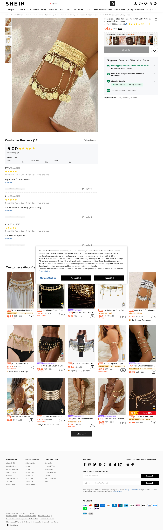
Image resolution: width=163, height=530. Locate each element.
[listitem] (109, 40)
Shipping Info (30, 463)
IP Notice (27, 522)
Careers (9, 475)
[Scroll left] (152, 9)
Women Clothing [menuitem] (39, 10)
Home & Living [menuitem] (119, 10)
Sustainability (11, 466)
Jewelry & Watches (17, 15)
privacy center (117, 492)
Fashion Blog (11, 484)
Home (7, 15)
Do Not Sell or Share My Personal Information (22, 519)
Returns (28, 466)
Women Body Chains (52, 15)
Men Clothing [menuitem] (78, 10)
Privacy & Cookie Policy (132, 490)
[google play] (132, 466)
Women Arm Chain (67, 15)
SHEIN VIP (29, 481)
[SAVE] (154, 49)
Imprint (46, 522)
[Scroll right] (156, 9)
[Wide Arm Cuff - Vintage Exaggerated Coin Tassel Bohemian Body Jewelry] (142, 290)
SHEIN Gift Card (50, 478)
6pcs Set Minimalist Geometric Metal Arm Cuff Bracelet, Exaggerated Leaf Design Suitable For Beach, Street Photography (20, 416)
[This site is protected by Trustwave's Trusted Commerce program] (85, 513)
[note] (140, 320)
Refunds (28, 469)
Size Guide (29, 478)
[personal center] (135, 3)
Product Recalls (50, 472)
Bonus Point (49, 469)
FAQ (46, 481)
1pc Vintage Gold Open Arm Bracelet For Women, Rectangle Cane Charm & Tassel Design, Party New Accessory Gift (112, 364)
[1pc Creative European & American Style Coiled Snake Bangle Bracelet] (142, 343)
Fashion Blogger (12, 469)
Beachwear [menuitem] (53, 10)
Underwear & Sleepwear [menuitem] (102, 10)
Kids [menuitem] (61, 10)
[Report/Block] (96, 188)
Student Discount (12, 478)
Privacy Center (11, 516)
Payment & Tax (50, 466)
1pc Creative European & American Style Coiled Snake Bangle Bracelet (143, 366)
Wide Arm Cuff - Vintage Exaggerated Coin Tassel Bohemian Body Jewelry (143, 310)
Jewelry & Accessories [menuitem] (136, 10)
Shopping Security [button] (118, 81)
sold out (127, 50)
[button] (150, 3)
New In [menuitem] (22, 10)
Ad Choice (55, 522)
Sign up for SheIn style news (95, 471)
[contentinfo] (121, 507)
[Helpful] (82, 188)
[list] (103, 464)
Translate (8, 182)
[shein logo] (15, 3)
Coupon (47, 475)
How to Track (30, 475)
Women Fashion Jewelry (34, 15)
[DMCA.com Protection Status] (91, 513)
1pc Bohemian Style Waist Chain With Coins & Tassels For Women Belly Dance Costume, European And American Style (112, 310)
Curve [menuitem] (68, 10)
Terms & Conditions (47, 519)
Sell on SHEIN (30, 484)
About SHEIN (11, 463)
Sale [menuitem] (29, 10)
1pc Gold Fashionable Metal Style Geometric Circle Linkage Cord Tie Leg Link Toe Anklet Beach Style (81, 419)
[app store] (128, 466)
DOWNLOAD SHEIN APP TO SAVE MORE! (141, 459)
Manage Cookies (44, 516)
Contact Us (48, 463)
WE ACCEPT (87, 501)
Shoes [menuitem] (88, 10)
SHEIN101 (10, 481)
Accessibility (37, 522)
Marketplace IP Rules (13, 522)
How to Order (30, 472)
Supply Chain (11, 472)
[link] (140, 3)
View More (81, 434)
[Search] (112, 3)
